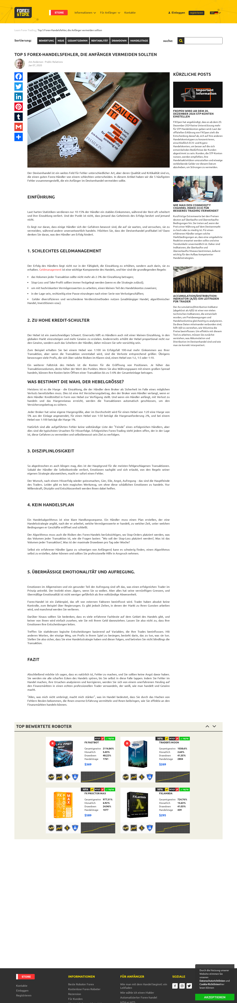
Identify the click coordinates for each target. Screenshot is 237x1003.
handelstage (139, 40)
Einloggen (178, 12)
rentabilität (99, 40)
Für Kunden (75, 998)
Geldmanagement (50, 269)
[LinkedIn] (18, 96)
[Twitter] (18, 86)
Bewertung (46, 40)
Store (59, 12)
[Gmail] (18, 127)
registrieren (196, 12)
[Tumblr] (18, 117)
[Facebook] (18, 76)
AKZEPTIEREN (215, 997)
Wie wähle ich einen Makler (137, 992)
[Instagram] (182, 986)
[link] (80, 759)
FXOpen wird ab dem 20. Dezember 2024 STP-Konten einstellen (193, 113)
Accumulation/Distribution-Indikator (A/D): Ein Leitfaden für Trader (196, 298)
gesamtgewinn (78, 40)
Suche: (168, 40)
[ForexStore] (23, 12)
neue (61, 40)
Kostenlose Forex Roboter (84, 989)
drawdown (119, 40)
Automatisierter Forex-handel (138, 997)
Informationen (83, 12)
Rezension (74, 994)
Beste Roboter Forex (81, 984)
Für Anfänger (108, 12)
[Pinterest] (18, 107)
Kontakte (130, 12)
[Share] (18, 137)
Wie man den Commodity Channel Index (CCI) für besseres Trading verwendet (196, 208)
